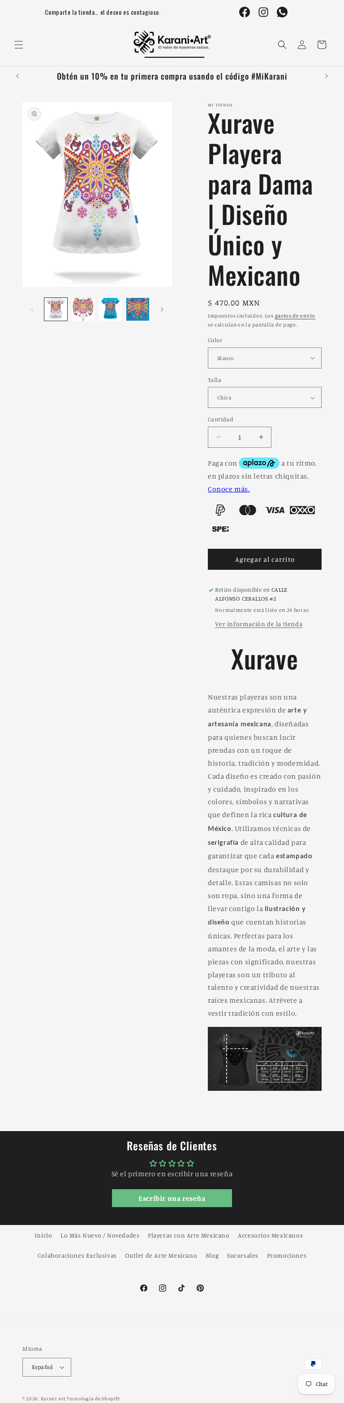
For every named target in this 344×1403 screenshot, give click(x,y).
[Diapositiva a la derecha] (162, 309)
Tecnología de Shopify (93, 1398)
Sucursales (242, 1255)
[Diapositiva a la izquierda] (32, 309)
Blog (212, 1255)
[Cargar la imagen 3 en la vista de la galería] (110, 309)
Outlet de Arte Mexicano (161, 1255)
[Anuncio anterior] (17, 76)
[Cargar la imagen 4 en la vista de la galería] (137, 309)
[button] (19, 45)
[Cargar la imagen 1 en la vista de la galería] (55, 309)
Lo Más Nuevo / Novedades (99, 1235)
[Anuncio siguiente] (326, 76)
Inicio (43, 1235)
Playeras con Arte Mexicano (189, 1235)
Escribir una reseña (171, 1198)
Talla (214, 379)
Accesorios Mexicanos (270, 1235)
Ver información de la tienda (258, 623)
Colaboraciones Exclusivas (77, 1255)
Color (215, 339)
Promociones (287, 1255)
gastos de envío (295, 315)
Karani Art (53, 1398)
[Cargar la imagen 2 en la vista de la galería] (83, 309)
